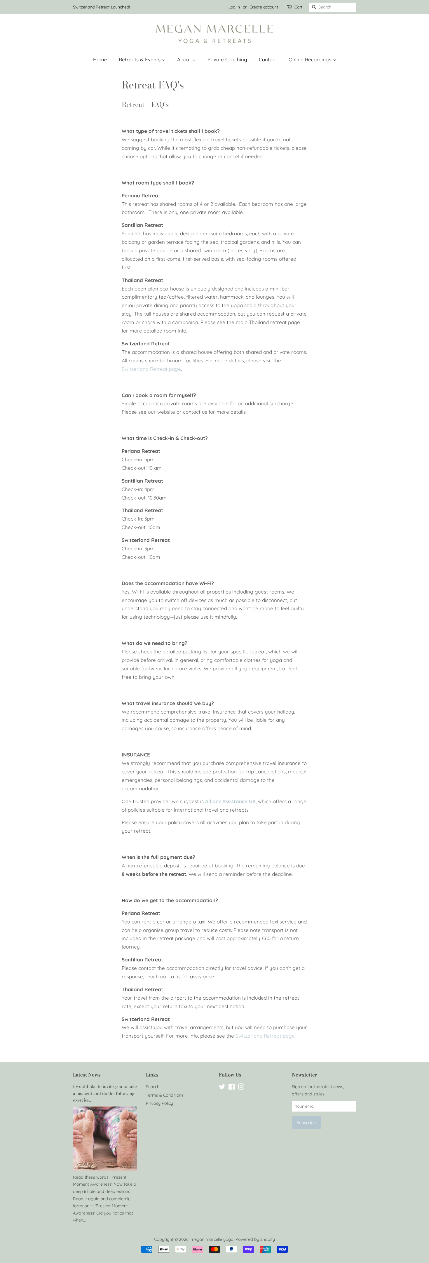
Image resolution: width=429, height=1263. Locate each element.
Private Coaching (227, 59)
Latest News (87, 1074)
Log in (234, 7)
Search (152, 1086)
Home (100, 59)
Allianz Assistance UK (230, 801)
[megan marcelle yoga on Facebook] (231, 1087)
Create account (264, 7)
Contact (268, 59)
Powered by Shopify (255, 1239)
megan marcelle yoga (212, 1239)
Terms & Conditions (165, 1095)
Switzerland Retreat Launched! (101, 7)
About (184, 59)
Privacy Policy (159, 1103)
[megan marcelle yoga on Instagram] (241, 1087)
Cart (298, 7)
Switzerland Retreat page (151, 369)
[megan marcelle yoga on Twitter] (222, 1087)
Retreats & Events (140, 59)
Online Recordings (311, 59)
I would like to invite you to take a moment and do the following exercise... (105, 1093)
